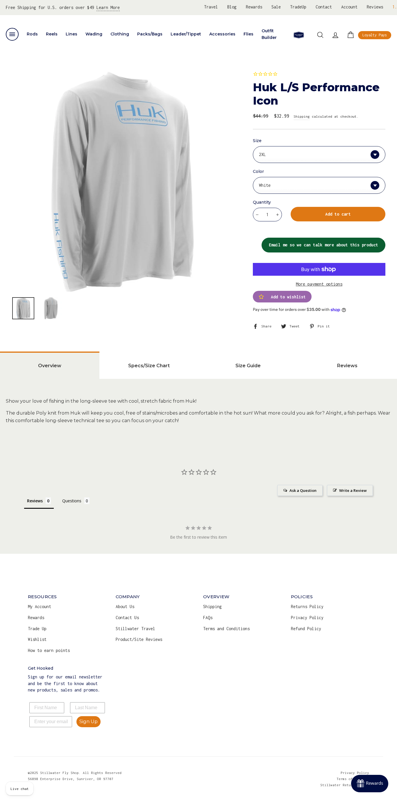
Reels (52, 34)
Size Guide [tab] (248, 365)
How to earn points (49, 650)
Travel (211, 6)
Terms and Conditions (226, 628)
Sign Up (88, 721)
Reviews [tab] (35, 500)
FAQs (207, 617)
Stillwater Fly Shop (299, 35)
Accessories (222, 34)
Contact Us (127, 617)
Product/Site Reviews (139, 639)
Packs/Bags (149, 34)
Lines (71, 34)
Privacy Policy (307, 617)
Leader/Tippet (186, 34)
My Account (39, 606)
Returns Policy (307, 606)
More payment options (319, 284)
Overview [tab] (49, 365)
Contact (324, 6)
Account (349, 6)
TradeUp (298, 6)
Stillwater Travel (135, 628)
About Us (125, 606)
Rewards (254, 6)
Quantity (262, 202)
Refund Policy (306, 628)
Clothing (119, 34)
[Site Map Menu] (12, 34)
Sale (276, 6)
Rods (32, 34)
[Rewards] (369, 783)
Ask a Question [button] (302, 490)
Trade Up (37, 628)
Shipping (302, 116)
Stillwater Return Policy (344, 785)
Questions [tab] (71, 500)
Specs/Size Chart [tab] (149, 365)
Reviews (375, 6)
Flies (248, 34)
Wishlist (37, 639)
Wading (93, 34)
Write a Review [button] (353, 490)
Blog (232, 6)
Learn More (108, 7)
